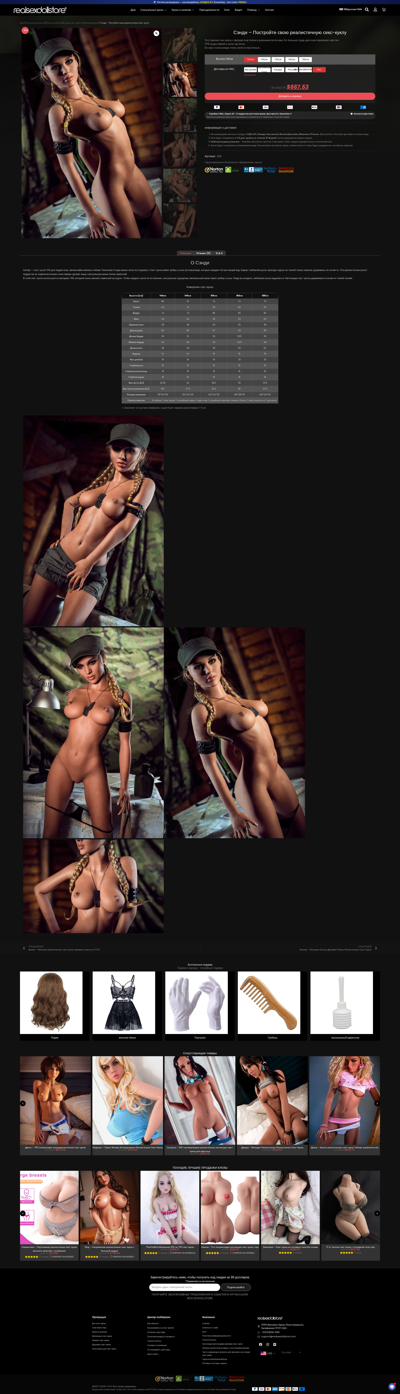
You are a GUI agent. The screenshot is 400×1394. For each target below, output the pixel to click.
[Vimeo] (275, 1344)
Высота (224, 59)
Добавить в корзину (290, 96)
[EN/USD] (341, 9)
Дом (22, 22)
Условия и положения (157, 1345)
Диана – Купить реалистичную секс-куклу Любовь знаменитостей (272, 1147)
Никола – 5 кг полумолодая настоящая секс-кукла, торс (170, 1247)
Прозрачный (249, 75)
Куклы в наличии (54, 22)
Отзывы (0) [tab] (203, 253)
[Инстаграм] (268, 1344)
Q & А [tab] (219, 253)
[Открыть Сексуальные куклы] (165, 10)
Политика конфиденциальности (216, 1335)
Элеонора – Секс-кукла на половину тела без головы (230, 1247)
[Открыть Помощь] (259, 10)
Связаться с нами (210, 1327)
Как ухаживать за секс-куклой (160, 1327)
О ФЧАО (206, 1323)
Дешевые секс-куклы (101, 1344)
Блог (204, 1331)
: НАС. (231, 69)
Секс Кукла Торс (99, 1327)
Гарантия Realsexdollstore (214, 1359)
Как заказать (153, 1323)
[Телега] (384, 9)
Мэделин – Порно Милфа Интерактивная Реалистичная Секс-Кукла (55, 1147)
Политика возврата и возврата (161, 1336)
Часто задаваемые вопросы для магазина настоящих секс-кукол (226, 1353)
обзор (297, 1252)
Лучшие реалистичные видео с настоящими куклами (225, 1348)
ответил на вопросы (122, 1253)
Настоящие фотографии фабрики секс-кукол (222, 1344)
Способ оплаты (154, 1341)
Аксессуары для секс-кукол (104, 1348)
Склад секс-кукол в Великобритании (81, 22)
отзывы (43, 1256)
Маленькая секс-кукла (102, 1336)
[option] (250, 59)
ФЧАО (109, 1386)
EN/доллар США (353, 9)
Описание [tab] (185, 253)
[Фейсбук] (261, 1344)
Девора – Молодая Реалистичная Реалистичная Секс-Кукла (200, 1147)
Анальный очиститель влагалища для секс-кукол (350, 1247)
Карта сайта (152, 1354)
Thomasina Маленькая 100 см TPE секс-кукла (109, 1247)
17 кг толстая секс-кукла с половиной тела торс (290, 1247)
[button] (23, 1103)
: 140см (229, 59)
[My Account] (375, 9)
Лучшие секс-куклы (100, 1340)
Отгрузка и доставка (156, 1332)
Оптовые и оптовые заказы (214, 1363)
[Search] (367, 9)
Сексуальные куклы (35, 22)
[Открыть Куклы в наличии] (193, 10)
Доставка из (224, 69)
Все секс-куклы (99, 1323)
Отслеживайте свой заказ (158, 1349)
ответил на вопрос (62, 1256)
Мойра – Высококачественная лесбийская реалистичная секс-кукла (345, 1147)
